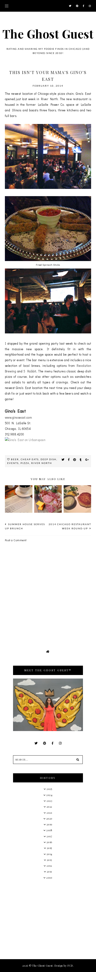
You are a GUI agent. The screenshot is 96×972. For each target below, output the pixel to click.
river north (41, 463)
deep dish (48, 459)
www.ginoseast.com (18, 417)
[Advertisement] (48, 919)
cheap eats (30, 459)
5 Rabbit (30, 371)
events (13, 463)
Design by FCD (64, 965)
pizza (25, 463)
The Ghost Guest (48, 34)
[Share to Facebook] (69, 459)
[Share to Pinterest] (74, 459)
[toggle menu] (6, 6)
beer (15, 459)
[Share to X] (63, 459)
